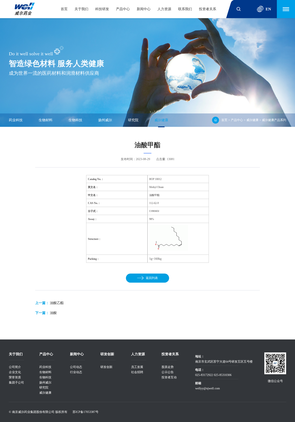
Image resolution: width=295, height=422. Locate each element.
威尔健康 (161, 120)
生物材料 (45, 120)
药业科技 (16, 120)
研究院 (133, 120)
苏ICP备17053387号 (85, 412)
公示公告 (168, 372)
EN (268, 9)
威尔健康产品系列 (274, 120)
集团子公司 (16, 382)
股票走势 (168, 367)
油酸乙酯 (57, 303)
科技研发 (102, 9)
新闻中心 (144, 9)
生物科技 (75, 120)
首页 (64, 9)
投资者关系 (207, 9)
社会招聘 (137, 372)
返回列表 (152, 278)
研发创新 (106, 367)
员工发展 (137, 367)
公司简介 (15, 367)
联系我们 (185, 9)
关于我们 (81, 9)
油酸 (53, 313)
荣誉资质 (15, 377)
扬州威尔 (105, 120)
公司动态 (76, 367)
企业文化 (15, 372)
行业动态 (76, 372)
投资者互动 (169, 377)
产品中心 (123, 9)
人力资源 (164, 9)
